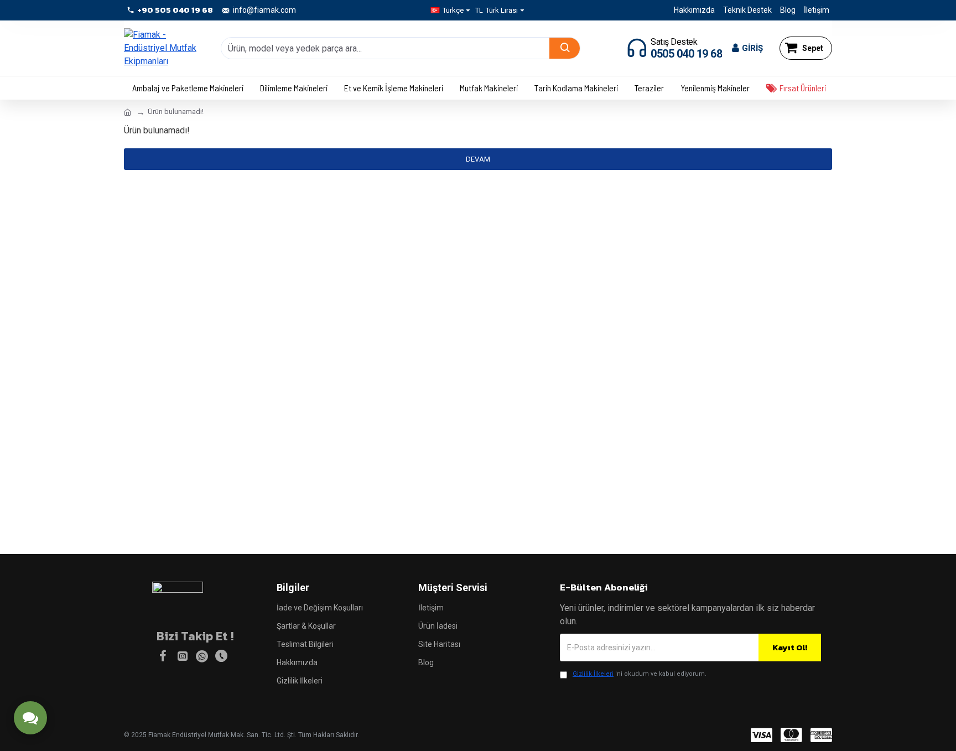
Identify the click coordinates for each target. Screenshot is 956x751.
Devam (478, 159)
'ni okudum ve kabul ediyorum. (639, 673)
